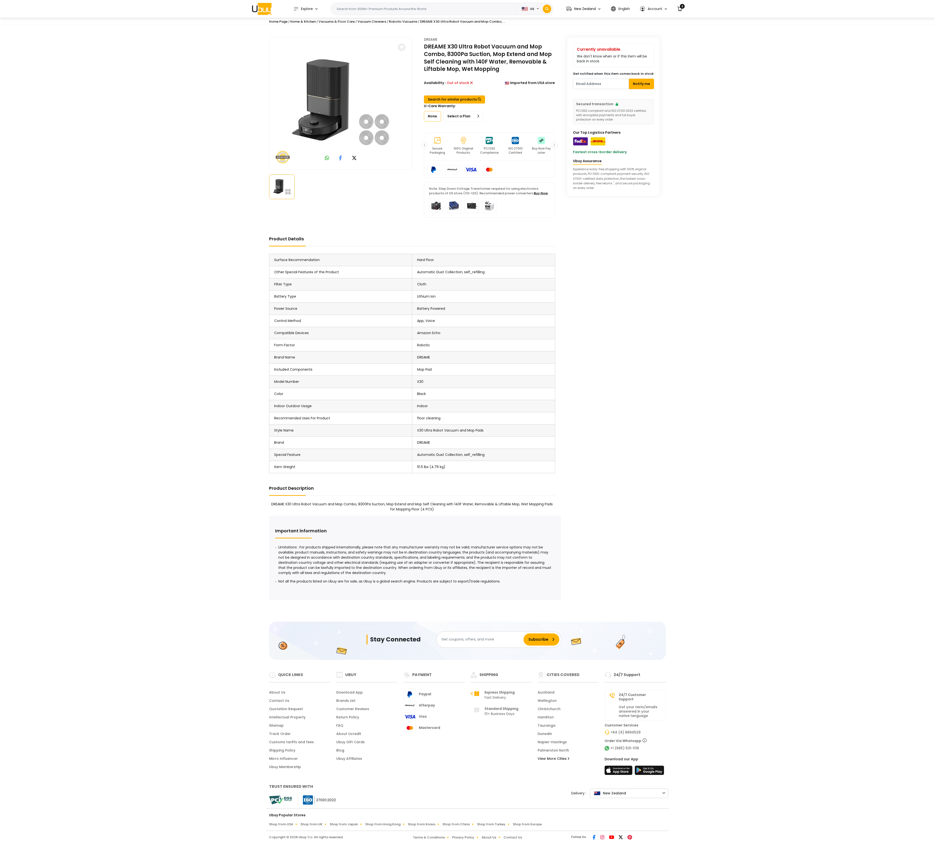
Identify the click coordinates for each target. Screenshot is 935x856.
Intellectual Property (287, 717)
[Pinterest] (630, 837)
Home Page (278, 21)
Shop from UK (311, 824)
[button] (583, 9)
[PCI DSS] (280, 800)
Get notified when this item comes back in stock (613, 73)
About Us (277, 692)
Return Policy (347, 717)
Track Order (280, 733)
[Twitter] (621, 837)
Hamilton (546, 717)
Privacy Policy (463, 837)
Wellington (547, 700)
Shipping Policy (282, 750)
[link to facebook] (340, 158)
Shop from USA (281, 824)
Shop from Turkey (491, 824)
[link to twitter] (354, 158)
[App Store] (619, 772)
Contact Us (279, 700)
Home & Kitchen (303, 21)
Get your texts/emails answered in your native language (638, 711)
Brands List (345, 700)
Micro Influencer (283, 758)
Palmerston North (553, 750)
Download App (349, 692)
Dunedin (545, 733)
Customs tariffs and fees (291, 742)
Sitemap (276, 725)
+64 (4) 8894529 (625, 732)
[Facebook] (594, 837)
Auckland (546, 692)
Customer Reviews (352, 708)
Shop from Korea (421, 824)
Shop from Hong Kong (383, 824)
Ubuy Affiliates (349, 758)
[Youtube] (612, 837)
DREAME (430, 39)
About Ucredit (348, 733)
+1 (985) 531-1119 (624, 748)
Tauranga (546, 725)
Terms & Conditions (429, 837)
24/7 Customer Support (632, 697)
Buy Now (541, 193)
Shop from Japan (344, 824)
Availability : (435, 82)
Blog (340, 750)
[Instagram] (602, 837)
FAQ (339, 725)
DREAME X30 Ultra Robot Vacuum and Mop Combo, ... (462, 21)
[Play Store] (649, 772)
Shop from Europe (527, 824)
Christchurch (549, 708)
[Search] (547, 9)
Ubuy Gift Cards (350, 742)
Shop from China (456, 824)
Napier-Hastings (552, 742)
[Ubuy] (261, 8)
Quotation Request (286, 708)
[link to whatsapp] (327, 158)
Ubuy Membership (285, 766)
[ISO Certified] (317, 799)
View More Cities (553, 758)
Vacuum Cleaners (371, 21)
